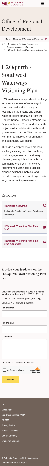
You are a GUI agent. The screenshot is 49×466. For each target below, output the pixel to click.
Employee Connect (10, 441)
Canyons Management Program (20, 47)
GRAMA (5, 420)
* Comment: (7, 336)
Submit (10, 379)
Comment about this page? (14, 463)
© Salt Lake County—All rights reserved (20, 458)
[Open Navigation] (42, 4)
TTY (4, 404)
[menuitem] (9, 39)
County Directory (9, 436)
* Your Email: (8, 323)
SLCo (4, 44)
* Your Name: (8, 308)
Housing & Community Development (29, 39)
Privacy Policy (8, 425)
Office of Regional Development (24, 44)
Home (8, 39)
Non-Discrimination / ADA (13, 415)
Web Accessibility (10, 430)
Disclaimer (6, 410)
